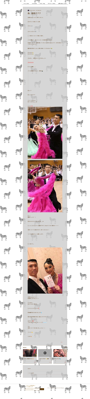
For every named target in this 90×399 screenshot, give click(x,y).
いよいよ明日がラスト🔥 (29, 358)
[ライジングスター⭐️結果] (45, 353)
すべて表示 (65, 347)
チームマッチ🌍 (58, 358)
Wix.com (62, 387)
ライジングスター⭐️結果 (44, 358)
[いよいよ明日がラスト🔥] (30, 353)
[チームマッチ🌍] (60, 353)
